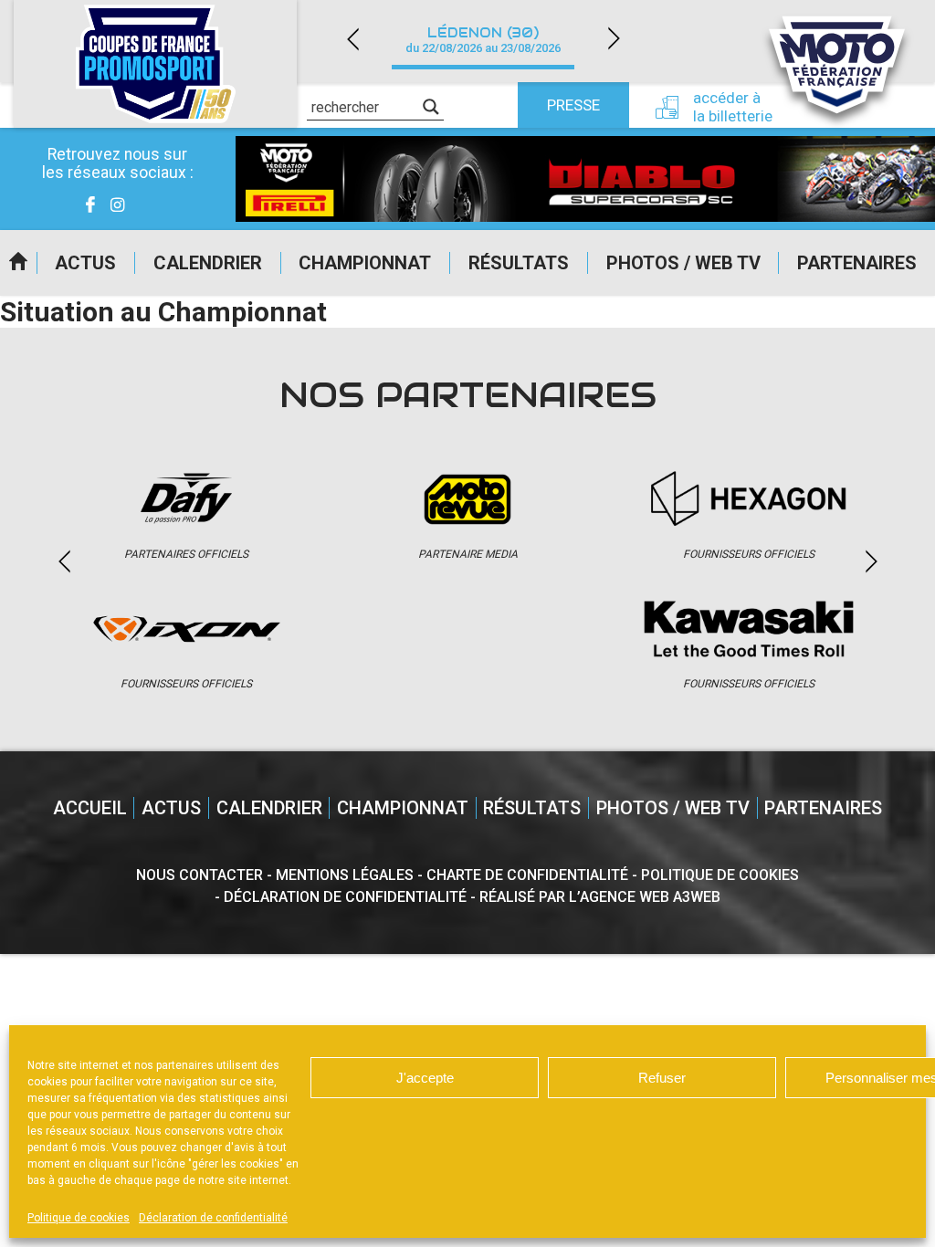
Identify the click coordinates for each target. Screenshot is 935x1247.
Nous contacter (199, 875)
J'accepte (425, 1077)
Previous (352, 38)
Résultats (518, 263)
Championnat (365, 263)
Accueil (18, 263)
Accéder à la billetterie (732, 107)
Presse (573, 105)
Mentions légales (345, 875)
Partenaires (857, 263)
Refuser (662, 1077)
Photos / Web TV (683, 263)
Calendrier (207, 263)
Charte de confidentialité (527, 875)
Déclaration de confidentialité (213, 1217)
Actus (85, 263)
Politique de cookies (78, 1217)
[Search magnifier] (431, 107)
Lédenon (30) (483, 40)
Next (613, 38)
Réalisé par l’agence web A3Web (599, 897)
